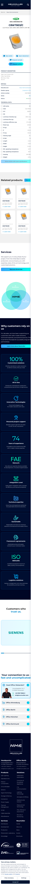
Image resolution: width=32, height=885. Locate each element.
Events (18, 836)
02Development (6, 302)
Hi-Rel (2, 811)
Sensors (3, 791)
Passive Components (4, 784)
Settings (23, 878)
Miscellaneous (5, 818)
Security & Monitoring (19, 819)
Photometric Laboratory (8, 836)
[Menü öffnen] (3, 4)
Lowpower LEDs (25, 90)
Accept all (15, 882)
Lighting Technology (19, 794)
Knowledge (4, 839)
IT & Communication (21, 789)
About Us (18, 830)
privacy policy (9, 874)
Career (18, 827)
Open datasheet (23, 56)
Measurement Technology (20, 809)
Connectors (4, 800)
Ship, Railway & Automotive (20, 814)
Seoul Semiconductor (12, 12)
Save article (8, 56)
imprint (17, 874)
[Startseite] (15, 4)
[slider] (15, 654)
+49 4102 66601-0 (21, 768)
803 (29, 95)
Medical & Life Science (20, 804)
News (17, 833)
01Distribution (15, 288)
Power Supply (5, 803)
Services (4, 824)
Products (4, 774)
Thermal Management (5, 807)
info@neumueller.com (21, 697)
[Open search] (28, 4)
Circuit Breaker (5, 788)
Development (5, 830)
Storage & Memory (6, 797)
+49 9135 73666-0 (20, 694)
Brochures (19, 839)
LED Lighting (5, 777)
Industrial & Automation (19, 778)
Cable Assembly (5, 815)
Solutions (20, 774)
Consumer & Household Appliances (19, 783)
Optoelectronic (5, 780)
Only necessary (9, 878)
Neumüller (20, 824)
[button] (20, 301)
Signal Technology (6, 794)
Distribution (4, 827)
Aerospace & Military (19, 799)
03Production (26, 302)
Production (4, 833)
